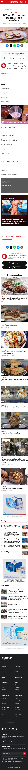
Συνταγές (4, 689)
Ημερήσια (17, 684)
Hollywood (17, 669)
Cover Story (4, 674)
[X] (9, 729)
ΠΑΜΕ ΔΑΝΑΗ (10, 236)
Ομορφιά (4, 684)
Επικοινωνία (18, 712)
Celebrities (17, 666)
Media (16, 671)
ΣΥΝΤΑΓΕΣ (14, 12)
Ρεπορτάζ (4, 666)
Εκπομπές (17, 698)
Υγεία (3, 687)
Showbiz (17, 664)
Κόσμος (3, 671)
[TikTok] (16, 729)
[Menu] (2, 2)
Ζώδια (16, 682)
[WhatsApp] (14, 45)
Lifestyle (4, 682)
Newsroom (17, 23)
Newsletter (4, 712)
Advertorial (4, 709)
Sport (3, 677)
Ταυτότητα (17, 709)
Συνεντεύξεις (18, 700)
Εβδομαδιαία (18, 687)
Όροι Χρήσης (18, 714)
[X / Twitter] (11, 45)
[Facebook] (7, 45)
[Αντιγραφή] (21, 45)
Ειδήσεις (4, 664)
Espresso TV (18, 696)
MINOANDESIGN (16, 767)
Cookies (4, 763)
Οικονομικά (4, 700)
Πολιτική (4, 669)
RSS (3, 714)
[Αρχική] (7, 658)
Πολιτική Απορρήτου (18, 761)
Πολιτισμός (18, 677)
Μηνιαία (17, 689)
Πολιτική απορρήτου (20, 717)
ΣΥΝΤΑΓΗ (19, 236)
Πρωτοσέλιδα (6, 696)
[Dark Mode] (21, 2)
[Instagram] (6, 729)
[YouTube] (13, 729)
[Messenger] (18, 45)
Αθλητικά (4, 698)
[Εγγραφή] (24, 753)
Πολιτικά (4, 703)
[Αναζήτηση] (25, 2)
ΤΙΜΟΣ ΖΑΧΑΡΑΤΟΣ (7, 239)
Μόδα (3, 692)
